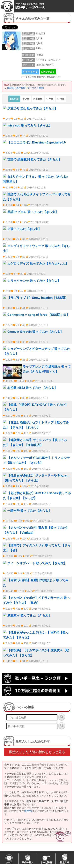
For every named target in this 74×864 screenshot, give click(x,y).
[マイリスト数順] (35, 88)
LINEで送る (48, 71)
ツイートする (30, 71)
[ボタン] (62, 717)
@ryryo (28, 811)
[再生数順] (21, 88)
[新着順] (11, 88)
